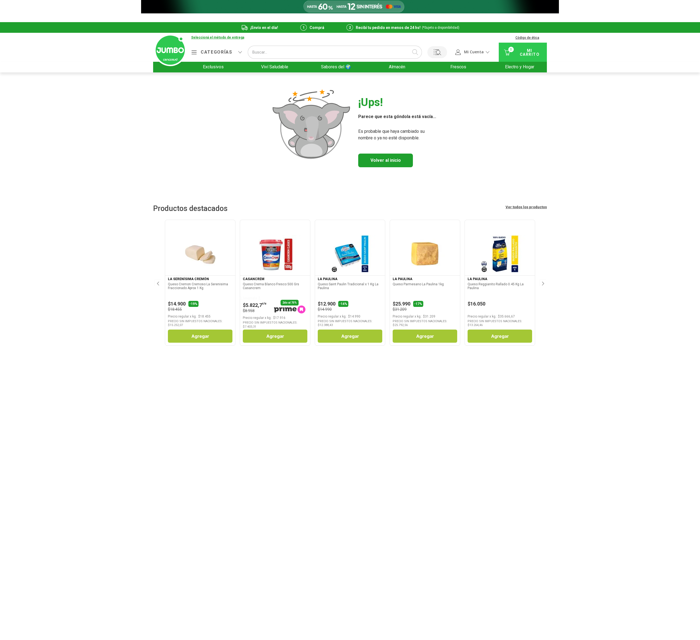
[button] (217, 38)
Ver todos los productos (526, 207)
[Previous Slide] (157, 282)
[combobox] (335, 52)
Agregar (200, 336)
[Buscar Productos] (415, 52)
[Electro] (350, 6)
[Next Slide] (542, 282)
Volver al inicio (386, 160)
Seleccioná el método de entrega (217, 37)
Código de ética (527, 38)
